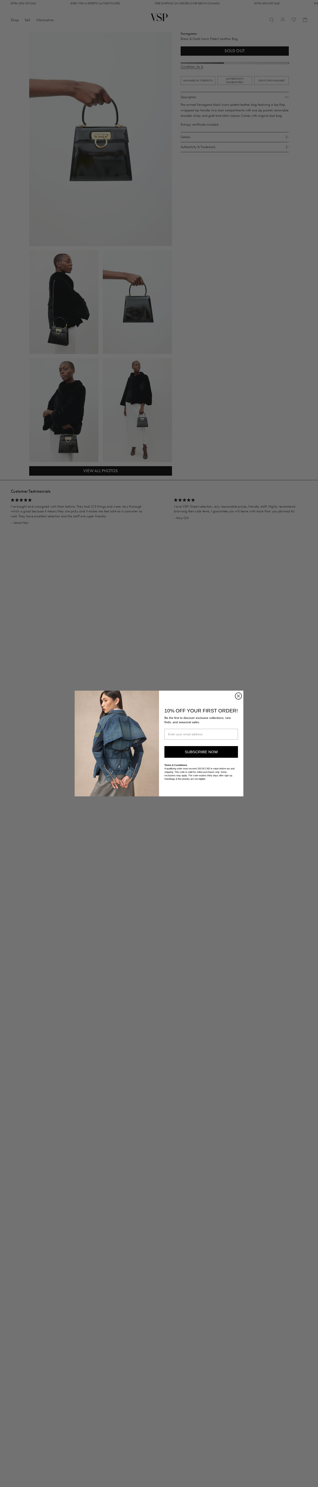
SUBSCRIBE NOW (201, 752)
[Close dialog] (238, 696)
